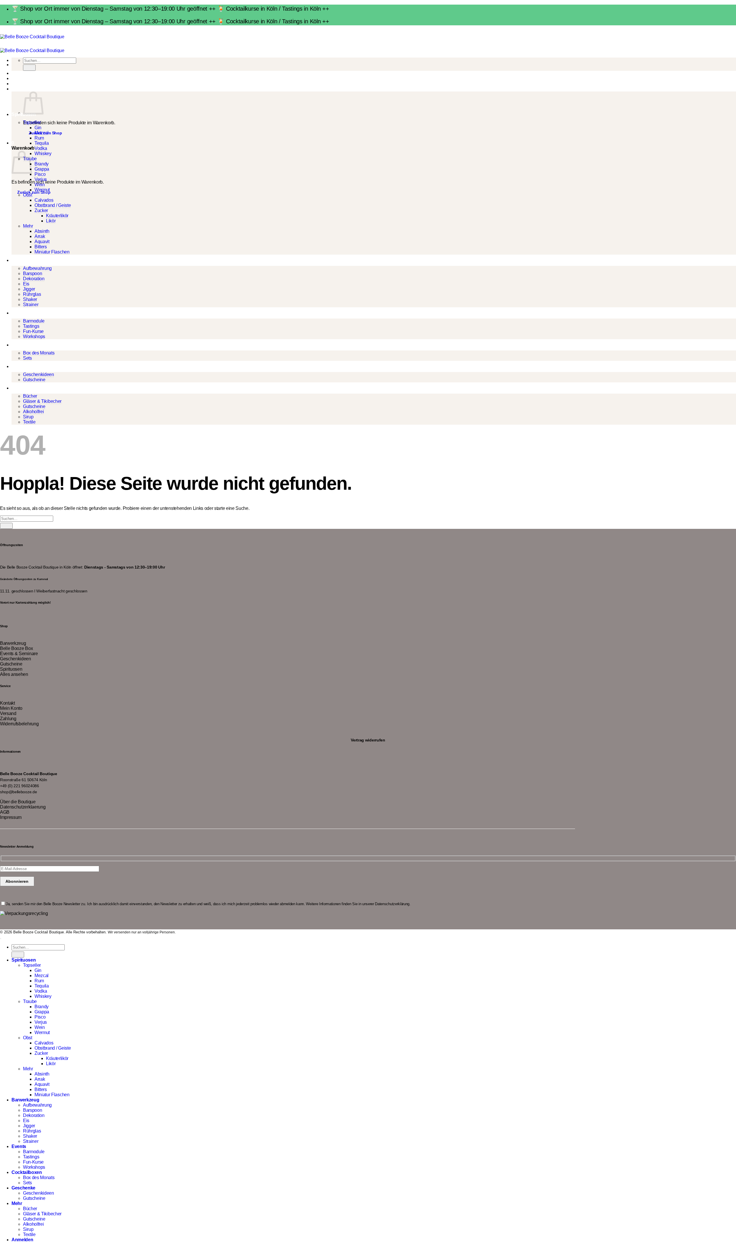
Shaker (30, 299)
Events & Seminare (19, 653)
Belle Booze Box (16, 648)
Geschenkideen (38, 374)
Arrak (39, 236)
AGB (4, 812)
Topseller (32, 122)
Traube (30, 1001)
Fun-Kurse (33, 331)
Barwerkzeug (25, 260)
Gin (37, 127)
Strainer (30, 304)
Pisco (39, 174)
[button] (13, 88)
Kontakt (7, 703)
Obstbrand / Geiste (52, 205)
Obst (27, 194)
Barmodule (34, 321)
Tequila (41, 143)
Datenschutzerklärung (392, 904)
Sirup (28, 416)
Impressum (11, 817)
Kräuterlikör (57, 215)
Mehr (28, 226)
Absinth (41, 231)
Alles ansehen (14, 674)
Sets (27, 358)
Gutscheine (34, 379)
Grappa (41, 169)
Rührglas (32, 294)
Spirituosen (11, 669)
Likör (50, 220)
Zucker (41, 210)
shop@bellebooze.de (18, 792)
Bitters (40, 246)
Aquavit (41, 241)
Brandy (41, 163)
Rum (39, 138)
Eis (26, 283)
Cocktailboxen (27, 344)
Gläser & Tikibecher (42, 401)
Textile (29, 422)
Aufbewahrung (37, 268)
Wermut (42, 189)
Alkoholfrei (33, 411)
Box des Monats (39, 352)
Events (19, 312)
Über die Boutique (18, 801)
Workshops (34, 336)
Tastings (31, 326)
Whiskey (42, 153)
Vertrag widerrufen (368, 739)
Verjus (40, 179)
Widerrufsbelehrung (19, 723)
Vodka (40, 148)
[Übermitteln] (29, 67)
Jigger (29, 289)
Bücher (30, 396)
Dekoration (34, 278)
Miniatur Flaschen (52, 251)
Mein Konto (11, 708)
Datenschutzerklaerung (22, 806)
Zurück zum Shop (33, 192)
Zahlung (8, 718)
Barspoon (32, 273)
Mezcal (41, 132)
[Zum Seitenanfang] (0, 938)
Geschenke (23, 366)
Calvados (43, 200)
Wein (39, 184)
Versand (8, 713)
